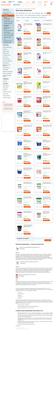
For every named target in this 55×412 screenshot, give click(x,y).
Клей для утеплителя (8, 23)
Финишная (48, 13)
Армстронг (5, 89)
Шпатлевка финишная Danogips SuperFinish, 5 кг (28, 183)
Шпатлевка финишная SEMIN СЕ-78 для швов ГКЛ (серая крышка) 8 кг (28, 155)
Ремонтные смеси (7, 37)
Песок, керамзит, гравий (8, 33)
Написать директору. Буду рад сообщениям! (8, 105)
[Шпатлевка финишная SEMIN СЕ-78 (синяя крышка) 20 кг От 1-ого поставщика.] (20, 143)
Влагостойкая (38, 15)
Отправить (48, 240)
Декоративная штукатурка (6, 26)
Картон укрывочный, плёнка (7, 76)
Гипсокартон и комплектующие (6, 10)
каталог (48, 288)
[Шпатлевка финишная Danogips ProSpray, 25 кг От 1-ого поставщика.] (20, 215)
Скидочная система (46, 2)
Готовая (26, 15)
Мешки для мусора (7, 42)
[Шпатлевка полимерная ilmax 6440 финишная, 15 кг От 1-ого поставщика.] (20, 42)
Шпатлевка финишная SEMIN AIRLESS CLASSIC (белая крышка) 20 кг (28, 168)
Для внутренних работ (34, 17)
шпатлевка (25, 290)
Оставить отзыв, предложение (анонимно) (8, 109)
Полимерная (28, 17)
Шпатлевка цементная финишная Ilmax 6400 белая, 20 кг (27, 53)
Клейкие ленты (6, 53)
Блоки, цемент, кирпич (7, 47)
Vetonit (45, 13)
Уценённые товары (7, 97)
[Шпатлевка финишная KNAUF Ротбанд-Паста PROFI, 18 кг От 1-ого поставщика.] (39, 100)
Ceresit (33, 13)
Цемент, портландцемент (7, 18)
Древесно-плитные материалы (7, 65)
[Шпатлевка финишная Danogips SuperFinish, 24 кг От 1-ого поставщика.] (20, 201)
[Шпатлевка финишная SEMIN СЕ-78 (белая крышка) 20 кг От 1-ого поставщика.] (39, 143)
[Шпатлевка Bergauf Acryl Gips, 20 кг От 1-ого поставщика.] (39, 57)
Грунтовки (5, 49)
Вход (45, 5)
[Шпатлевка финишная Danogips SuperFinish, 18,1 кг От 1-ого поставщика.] (39, 186)
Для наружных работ (42, 17)
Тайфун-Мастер (37, 13)
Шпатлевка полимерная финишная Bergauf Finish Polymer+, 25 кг (28, 68)
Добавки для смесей (8, 40)
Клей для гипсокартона (8, 30)
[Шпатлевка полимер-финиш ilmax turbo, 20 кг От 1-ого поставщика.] (39, 42)
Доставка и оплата (33, 2)
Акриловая (23, 17)
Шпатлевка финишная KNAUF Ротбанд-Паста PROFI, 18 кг (47, 97)
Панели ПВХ (5, 69)
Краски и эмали (6, 51)
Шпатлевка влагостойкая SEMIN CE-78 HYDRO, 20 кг (47, 154)
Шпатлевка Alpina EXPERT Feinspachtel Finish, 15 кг (28, 126)
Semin (27, 13)
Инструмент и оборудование (6, 79)
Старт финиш (18, 17)
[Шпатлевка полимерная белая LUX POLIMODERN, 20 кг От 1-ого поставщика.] (20, 27)
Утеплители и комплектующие (6, 45)
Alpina (42, 13)
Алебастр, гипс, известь (8, 35)
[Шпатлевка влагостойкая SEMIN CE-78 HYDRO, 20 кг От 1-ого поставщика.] (39, 157)
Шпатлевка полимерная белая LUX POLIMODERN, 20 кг (28, 24)
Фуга (5, 39)
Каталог (18, 4)
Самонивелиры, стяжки (8, 21)
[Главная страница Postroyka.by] (6, 5)
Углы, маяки (5, 57)
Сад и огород (5, 93)
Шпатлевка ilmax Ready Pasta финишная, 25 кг (47, 111)
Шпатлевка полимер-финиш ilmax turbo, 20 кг (47, 39)
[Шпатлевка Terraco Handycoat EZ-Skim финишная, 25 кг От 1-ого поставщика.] (39, 215)
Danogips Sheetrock (22, 13)
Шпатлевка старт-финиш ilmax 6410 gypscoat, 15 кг (47, 24)
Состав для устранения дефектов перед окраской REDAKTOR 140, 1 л (28, 226)
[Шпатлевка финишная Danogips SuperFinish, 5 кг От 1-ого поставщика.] (20, 187)
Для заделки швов (45, 15)
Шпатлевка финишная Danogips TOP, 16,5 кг (47, 168)
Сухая (50, 15)
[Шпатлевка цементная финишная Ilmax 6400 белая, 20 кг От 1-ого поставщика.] (20, 57)
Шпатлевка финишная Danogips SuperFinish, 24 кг (28, 197)
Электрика (5, 81)
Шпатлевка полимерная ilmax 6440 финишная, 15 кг (28, 39)
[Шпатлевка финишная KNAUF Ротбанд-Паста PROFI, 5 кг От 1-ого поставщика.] (20, 100)
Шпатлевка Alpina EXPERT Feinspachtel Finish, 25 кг (47, 126)
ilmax (30, 13)
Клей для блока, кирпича (7, 28)
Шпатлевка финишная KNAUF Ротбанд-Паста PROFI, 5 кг (27, 97)
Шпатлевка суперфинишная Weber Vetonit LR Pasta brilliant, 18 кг (28, 83)
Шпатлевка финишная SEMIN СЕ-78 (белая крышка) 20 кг (47, 140)
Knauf (17, 13)
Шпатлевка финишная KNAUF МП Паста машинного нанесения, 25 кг (28, 112)
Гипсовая (17, 15)
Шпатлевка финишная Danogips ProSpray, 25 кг (28, 212)
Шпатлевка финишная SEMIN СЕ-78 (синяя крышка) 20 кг (28, 140)
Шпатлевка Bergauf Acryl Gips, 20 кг (47, 53)
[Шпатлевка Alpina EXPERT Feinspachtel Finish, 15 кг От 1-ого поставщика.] (20, 129)
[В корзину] (51, 4)
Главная (17, 8)
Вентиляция (5, 87)
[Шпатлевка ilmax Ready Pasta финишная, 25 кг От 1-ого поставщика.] (39, 115)
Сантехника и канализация (5, 83)
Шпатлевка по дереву (31, 15)
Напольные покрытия (7, 73)
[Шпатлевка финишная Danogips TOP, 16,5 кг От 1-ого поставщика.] (39, 172)
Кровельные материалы (7, 71)
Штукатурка (6, 13)
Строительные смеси (7, 12)
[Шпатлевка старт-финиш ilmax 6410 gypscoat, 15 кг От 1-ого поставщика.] (39, 28)
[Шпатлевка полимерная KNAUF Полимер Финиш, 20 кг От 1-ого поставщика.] (39, 71)
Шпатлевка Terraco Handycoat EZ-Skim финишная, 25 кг (46, 212)
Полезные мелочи (6, 95)
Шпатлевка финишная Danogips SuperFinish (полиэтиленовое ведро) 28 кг (47, 198)
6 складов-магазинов (20, 2)
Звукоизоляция (6, 85)
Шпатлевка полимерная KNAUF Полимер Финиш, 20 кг (47, 68)
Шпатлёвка (6, 15)
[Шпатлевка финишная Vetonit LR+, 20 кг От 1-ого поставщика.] (39, 86)
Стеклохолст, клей (6, 55)
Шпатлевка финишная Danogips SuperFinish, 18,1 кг (47, 183)
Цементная (22, 15)
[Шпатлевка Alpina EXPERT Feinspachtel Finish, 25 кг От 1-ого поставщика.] (39, 129)
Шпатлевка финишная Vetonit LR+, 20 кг (47, 82)
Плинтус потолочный (7, 91)
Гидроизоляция (7, 32)
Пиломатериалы (6, 67)
